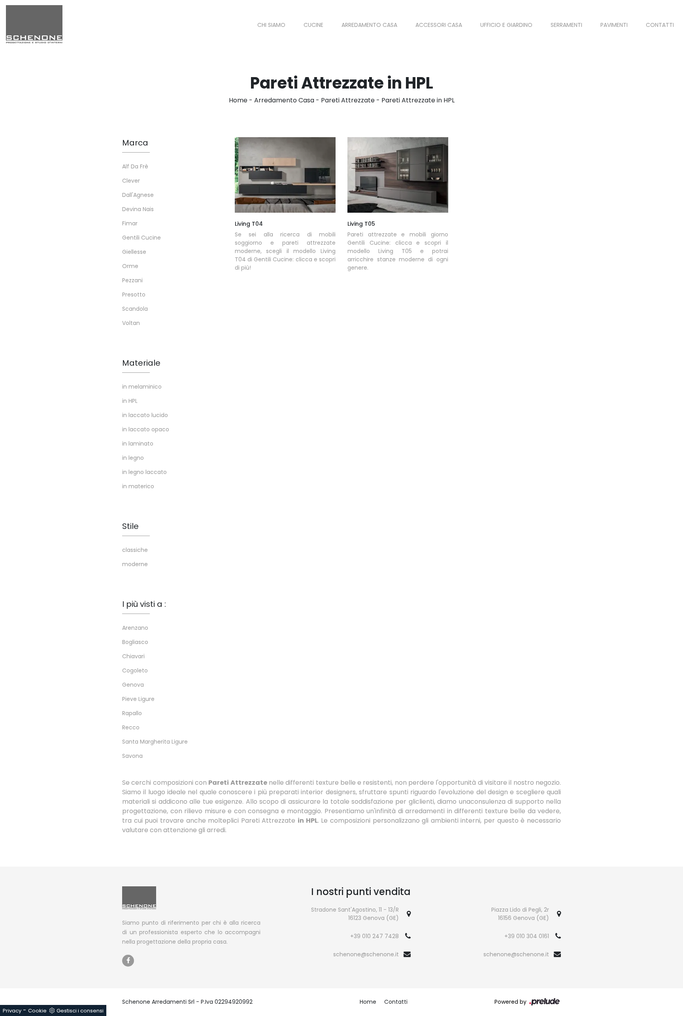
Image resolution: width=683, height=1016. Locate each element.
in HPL (130, 401)
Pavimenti (614, 25)
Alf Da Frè (135, 166)
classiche (135, 550)
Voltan (131, 323)
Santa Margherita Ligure (155, 742)
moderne (135, 564)
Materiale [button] (141, 362)
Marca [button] (135, 142)
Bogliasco (135, 642)
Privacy (12, 1010)
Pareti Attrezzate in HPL (418, 100)
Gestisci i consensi (80, 1010)
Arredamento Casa (369, 25)
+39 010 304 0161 (526, 936)
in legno (133, 458)
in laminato (137, 444)
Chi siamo (271, 25)
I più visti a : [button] (144, 604)
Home (238, 100)
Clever (131, 181)
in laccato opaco (145, 429)
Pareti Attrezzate (348, 100)
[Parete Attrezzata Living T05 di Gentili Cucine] (397, 175)
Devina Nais (138, 209)
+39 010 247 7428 (374, 936)
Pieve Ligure (138, 699)
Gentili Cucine (141, 238)
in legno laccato (144, 472)
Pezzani (132, 280)
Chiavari (133, 656)
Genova (133, 685)
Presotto (133, 294)
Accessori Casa (438, 25)
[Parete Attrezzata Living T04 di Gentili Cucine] (285, 175)
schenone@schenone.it (366, 954)
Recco (131, 727)
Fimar (130, 223)
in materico (138, 486)
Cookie (37, 1010)
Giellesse (134, 252)
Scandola (135, 309)
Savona (132, 756)
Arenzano (135, 628)
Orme (130, 266)
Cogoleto (135, 670)
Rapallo (132, 713)
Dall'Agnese (138, 195)
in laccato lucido (145, 415)
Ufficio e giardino (506, 25)
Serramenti (566, 25)
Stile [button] (130, 526)
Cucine (313, 25)
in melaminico (142, 387)
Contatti (660, 25)
